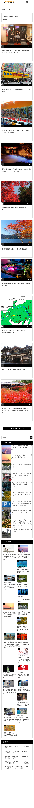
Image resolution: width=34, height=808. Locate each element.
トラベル (29, 46)
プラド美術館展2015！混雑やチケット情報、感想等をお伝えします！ (23, 704)
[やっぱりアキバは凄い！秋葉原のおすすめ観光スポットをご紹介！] (16, 113)
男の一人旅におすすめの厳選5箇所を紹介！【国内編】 (23, 571)
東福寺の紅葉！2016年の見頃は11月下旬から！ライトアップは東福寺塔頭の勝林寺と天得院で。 (16, 410)
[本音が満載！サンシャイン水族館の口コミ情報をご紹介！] (16, 268)
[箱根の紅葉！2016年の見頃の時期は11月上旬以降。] (16, 191)
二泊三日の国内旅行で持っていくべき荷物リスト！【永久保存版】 (24, 556)
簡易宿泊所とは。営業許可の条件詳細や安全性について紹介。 (10, 719)
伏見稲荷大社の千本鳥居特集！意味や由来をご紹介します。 (23, 644)
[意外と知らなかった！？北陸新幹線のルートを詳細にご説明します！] (16, 310)
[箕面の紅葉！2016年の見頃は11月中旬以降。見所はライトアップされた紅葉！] (16, 153)
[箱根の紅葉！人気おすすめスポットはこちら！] (16, 231)
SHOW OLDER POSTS (17, 428)
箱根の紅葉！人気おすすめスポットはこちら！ (16, 249)
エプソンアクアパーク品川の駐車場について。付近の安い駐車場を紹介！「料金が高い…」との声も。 (21, 503)
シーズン (29, 126)
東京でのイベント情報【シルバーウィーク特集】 (23, 676)
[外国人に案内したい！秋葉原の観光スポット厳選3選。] (16, 73)
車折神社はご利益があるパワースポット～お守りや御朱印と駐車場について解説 (21, 475)
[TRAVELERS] (9, 2)
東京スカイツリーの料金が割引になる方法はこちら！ (9, 676)
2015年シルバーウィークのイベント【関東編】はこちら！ (24, 599)
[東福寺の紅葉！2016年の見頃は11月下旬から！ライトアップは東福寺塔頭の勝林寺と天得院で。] (16, 391)
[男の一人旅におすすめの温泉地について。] (16, 353)
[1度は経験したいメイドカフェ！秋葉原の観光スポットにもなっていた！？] (16, 34)
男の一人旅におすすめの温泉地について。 (14, 369)
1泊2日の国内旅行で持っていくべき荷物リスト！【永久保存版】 (9, 614)
